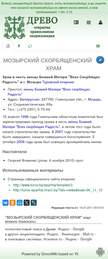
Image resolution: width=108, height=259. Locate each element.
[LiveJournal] (34, 203)
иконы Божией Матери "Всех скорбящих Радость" (47, 124)
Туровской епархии (58, 81)
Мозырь (94, 99)
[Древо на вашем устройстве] (100, 253)
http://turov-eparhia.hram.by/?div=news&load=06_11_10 (57, 189)
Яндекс (64, 228)
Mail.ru (88, 233)
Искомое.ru (52, 238)
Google (78, 228)
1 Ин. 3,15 (65, 12)
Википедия (71, 233)
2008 (21, 141)
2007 (59, 131)
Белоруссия (29, 99)
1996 (25, 116)
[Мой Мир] (20, 203)
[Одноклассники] (13, 203)
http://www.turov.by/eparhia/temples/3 (43, 184)
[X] (27, 203)
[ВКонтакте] (6, 203)
